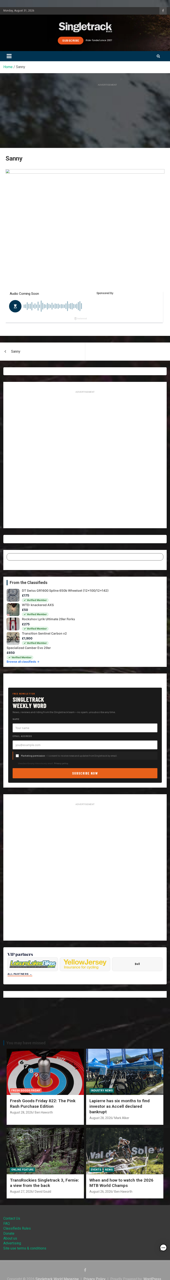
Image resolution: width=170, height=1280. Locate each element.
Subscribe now (85, 773)
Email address (22, 736)
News (109, 1169)
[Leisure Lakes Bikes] (33, 964)
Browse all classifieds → (23, 661)
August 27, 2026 (21, 1191)
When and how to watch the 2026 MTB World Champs (121, 1183)
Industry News (102, 1090)
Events (96, 1169)
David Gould (43, 1191)
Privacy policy (61, 763)
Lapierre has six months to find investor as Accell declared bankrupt (119, 1106)
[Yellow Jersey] (85, 964)
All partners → (20, 974)
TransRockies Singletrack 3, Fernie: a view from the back (44, 1183)
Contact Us (11, 1218)
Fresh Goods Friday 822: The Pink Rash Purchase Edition (42, 1103)
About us (10, 1238)
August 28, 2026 (21, 1112)
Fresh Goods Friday (25, 1090)
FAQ (6, 1223)
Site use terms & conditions (24, 1248)
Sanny (15, 351)
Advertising (12, 1243)
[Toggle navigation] (9, 56)
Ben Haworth (44, 1112)
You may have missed (26, 1043)
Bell (137, 964)
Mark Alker (121, 1118)
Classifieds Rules (17, 1228)
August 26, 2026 (100, 1191)
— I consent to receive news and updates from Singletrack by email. (69, 755)
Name (16, 719)
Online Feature (22, 1169)
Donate (8, 1233)
